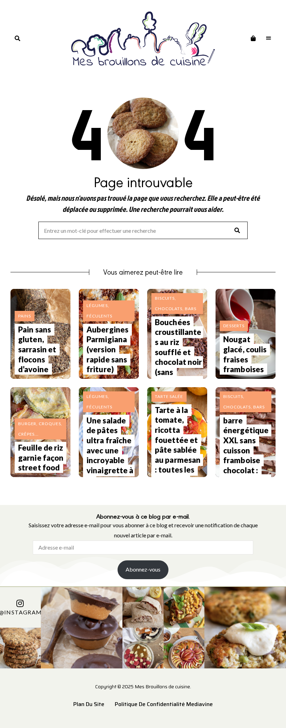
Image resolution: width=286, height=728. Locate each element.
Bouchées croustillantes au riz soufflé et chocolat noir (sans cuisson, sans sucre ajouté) (178, 362)
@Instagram (20, 612)
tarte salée (169, 396)
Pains (24, 316)
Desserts (233, 325)
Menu (269, 38)
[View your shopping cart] (253, 38)
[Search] (237, 230)
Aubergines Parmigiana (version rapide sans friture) (107, 349)
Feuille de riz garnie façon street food (40, 457)
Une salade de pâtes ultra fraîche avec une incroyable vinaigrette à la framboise (109, 455)
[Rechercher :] (143, 231)
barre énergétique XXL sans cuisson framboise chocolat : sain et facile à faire (246, 455)
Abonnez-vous (143, 569)
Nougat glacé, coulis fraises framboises (244, 354)
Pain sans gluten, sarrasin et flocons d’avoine (37, 349)
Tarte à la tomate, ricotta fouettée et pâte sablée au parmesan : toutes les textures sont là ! (178, 450)
